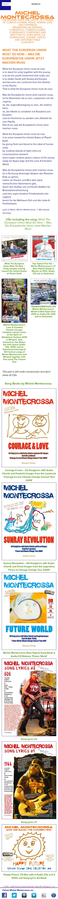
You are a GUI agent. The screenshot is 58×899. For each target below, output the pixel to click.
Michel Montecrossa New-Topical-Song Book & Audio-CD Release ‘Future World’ (29, 654)
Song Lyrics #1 (29, 822)
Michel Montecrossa (27, 14)
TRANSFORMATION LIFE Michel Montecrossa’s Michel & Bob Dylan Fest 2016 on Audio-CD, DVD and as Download (43, 311)
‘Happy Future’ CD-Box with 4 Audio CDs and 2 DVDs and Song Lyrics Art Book (29, 876)
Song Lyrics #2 (29, 739)
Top (51, 887)
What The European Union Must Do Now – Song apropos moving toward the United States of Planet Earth (14, 268)
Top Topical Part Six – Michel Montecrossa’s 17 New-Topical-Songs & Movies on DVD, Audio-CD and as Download (43, 268)
